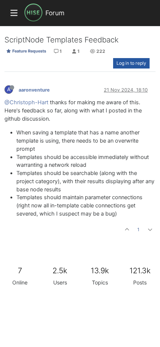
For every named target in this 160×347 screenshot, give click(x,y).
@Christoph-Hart (26, 102)
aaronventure (34, 90)
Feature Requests (28, 51)
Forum (54, 13)
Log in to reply (131, 63)
